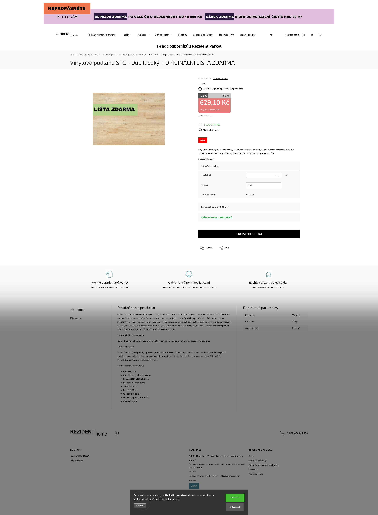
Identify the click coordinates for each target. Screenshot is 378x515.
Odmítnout (235, 507)
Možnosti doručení (211, 130)
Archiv (194, 485)
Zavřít (293, 257)
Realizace (253, 469)
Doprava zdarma (256, 473)
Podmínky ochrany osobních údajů (263, 465)
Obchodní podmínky (257, 460)
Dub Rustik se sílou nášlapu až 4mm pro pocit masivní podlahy (216, 456)
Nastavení (140, 505)
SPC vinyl (296, 315)
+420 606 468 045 (297, 433)
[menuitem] (103, 35)
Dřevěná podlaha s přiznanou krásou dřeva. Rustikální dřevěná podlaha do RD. (216, 466)
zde (178, 499)
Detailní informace (206, 159)
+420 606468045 (292, 35)
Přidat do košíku (249, 234)
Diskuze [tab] (75, 318)
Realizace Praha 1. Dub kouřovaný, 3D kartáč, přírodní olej (214, 476)
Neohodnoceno (220, 79)
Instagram (116, 433)
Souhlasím (235, 497)
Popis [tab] (80, 309)
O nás (251, 456)
